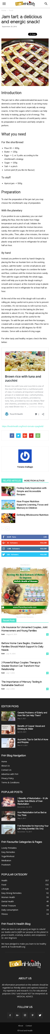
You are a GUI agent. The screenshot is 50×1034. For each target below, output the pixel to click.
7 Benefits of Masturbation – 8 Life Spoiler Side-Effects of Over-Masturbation (33, 801)
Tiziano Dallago (25, 466)
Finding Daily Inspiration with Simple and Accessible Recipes (32, 491)
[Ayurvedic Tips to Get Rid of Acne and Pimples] (8, 743)
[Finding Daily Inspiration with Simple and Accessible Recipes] (8, 491)
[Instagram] (25, 1015)
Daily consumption (9, 909)
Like (45, 537)
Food (3, 884)
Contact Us (6, 770)
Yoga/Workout (7, 856)
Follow (43, 543)
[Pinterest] (32, 1015)
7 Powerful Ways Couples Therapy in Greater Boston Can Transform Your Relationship (20, 666)
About (20, 1025)
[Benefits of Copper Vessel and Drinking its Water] (8, 729)
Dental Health (7, 901)
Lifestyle (5, 889)
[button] (46, 4)
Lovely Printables (9, 848)
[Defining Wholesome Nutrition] (8, 518)
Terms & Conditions (10, 782)
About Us (5, 765)
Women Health (8, 897)
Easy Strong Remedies (11, 893)
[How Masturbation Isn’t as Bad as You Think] (8, 816)
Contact (29, 1025)
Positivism (6, 864)
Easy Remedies (8, 852)
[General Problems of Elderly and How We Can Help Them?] (8, 716)
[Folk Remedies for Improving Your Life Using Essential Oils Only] (8, 829)
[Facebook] (10, 1015)
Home (3, 10)
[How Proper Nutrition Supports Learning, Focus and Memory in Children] (8, 505)
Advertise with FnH (9, 774)
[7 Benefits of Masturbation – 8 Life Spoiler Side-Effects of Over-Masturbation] (8, 802)
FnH (3, 634)
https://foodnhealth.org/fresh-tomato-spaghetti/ (22, 426)
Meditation (6, 860)
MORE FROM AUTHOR (34, 481)
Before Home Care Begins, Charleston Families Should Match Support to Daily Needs (22, 646)
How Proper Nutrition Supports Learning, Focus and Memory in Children (32, 504)
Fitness (4, 914)
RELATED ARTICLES (12, 481)
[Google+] (17, 1015)
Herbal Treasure (8, 905)
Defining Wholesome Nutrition (32, 514)
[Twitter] (40, 1015)
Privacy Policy (7, 778)
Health (4, 880)
